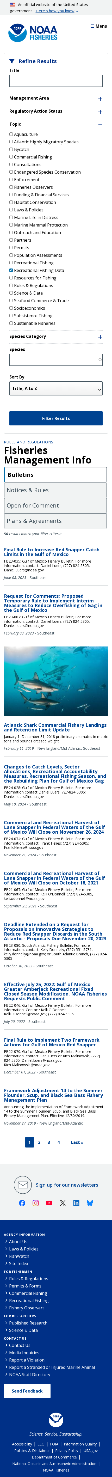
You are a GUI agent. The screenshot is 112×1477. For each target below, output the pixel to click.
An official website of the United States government (49, 7)
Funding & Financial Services (41, 195)
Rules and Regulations (28, 442)
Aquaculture (26, 134)
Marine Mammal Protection (41, 225)
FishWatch (19, 1256)
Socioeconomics (29, 308)
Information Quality (80, 1444)
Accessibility (22, 1444)
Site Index (18, 1263)
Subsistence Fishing (33, 316)
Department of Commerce (54, 1457)
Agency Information (24, 1234)
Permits (21, 248)
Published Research (28, 1323)
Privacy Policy (66, 1450)
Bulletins (21, 474)
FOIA (54, 1444)
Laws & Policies (28, 210)
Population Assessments (38, 255)
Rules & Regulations (33, 285)
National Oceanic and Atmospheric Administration (54, 1463)
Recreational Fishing (34, 263)
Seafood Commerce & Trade (41, 300)
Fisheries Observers (33, 187)
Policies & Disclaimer (32, 1450)
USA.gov (91, 1450)
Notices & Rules (28, 490)
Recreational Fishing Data (39, 270)
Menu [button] (101, 26)
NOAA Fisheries (56, 1470)
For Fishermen (18, 1272)
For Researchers (20, 1316)
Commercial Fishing (33, 157)
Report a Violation (27, 1360)
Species (17, 349)
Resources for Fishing (35, 278)
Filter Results (56, 418)
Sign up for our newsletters (67, 1185)
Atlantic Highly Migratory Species (46, 142)
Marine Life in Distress (36, 217)
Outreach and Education (37, 232)
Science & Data (28, 293)
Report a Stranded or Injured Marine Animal (52, 1367)
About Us (18, 1241)
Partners (22, 240)
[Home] (31, 31)
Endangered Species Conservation (47, 172)
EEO (41, 1444)
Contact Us (15, 1338)
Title (14, 70)
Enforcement (26, 179)
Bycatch (21, 149)
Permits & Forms (25, 1286)
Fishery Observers (27, 1308)
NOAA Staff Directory (29, 1374)
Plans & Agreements (34, 520)
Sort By (16, 377)
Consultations (27, 164)
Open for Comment (33, 505)
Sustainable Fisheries (34, 323)
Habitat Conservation (35, 202)
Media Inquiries (24, 1353)
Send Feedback (27, 1391)
